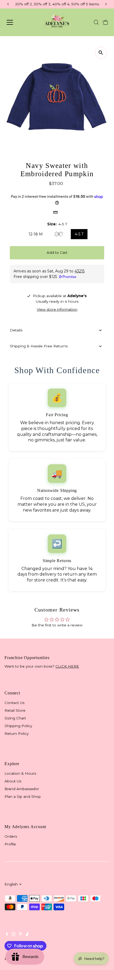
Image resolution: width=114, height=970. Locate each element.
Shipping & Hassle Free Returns (39, 346)
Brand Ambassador (22, 789)
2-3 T (60, 235)
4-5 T (79, 234)
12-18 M (36, 234)
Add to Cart (57, 252)
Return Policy (17, 733)
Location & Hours (20, 773)
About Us (13, 781)
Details (16, 330)
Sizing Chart (15, 718)
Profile (10, 844)
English (11, 884)
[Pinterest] (20, 934)
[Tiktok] (27, 934)
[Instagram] (13, 934)
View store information (57, 309)
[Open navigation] (17, 22)
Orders (11, 836)
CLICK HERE (67, 666)
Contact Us (14, 703)
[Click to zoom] (101, 53)
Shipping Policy (18, 726)
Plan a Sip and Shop (23, 796)
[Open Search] (96, 22)
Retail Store (15, 710)
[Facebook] (7, 934)
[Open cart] (105, 22)
